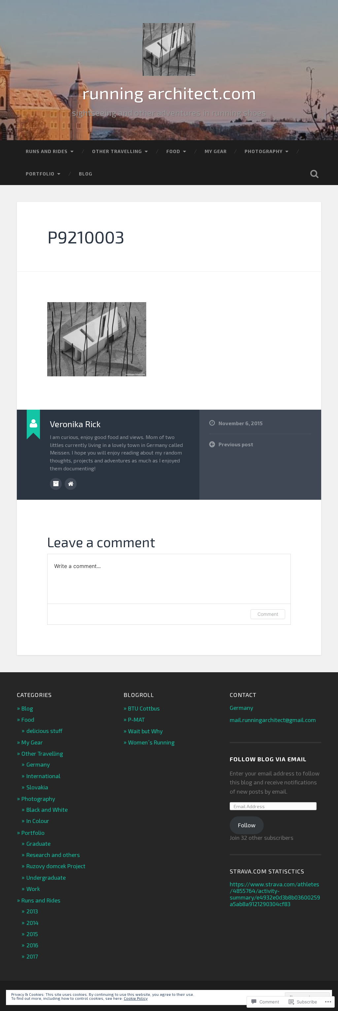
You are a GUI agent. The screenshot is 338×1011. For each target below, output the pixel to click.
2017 (32, 956)
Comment (267, 614)
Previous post (236, 444)
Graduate (38, 843)
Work (33, 888)
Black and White (47, 809)
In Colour (37, 820)
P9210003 (85, 236)
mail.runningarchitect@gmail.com (273, 719)
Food (173, 151)
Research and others (53, 854)
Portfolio (40, 173)
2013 (32, 911)
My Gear (216, 151)
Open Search (314, 174)
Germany (38, 764)
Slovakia (37, 787)
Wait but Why (145, 731)
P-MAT (136, 719)
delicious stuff (44, 730)
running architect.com (169, 92)
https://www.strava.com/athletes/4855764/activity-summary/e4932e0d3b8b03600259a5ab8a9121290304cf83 (275, 894)
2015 (32, 934)
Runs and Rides (47, 151)
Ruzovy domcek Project (55, 866)
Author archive (56, 484)
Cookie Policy (136, 998)
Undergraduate (46, 877)
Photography (264, 151)
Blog (85, 173)
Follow (246, 825)
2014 (32, 922)
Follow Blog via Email (268, 759)
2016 (32, 945)
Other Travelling (117, 151)
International (43, 776)
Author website (71, 484)
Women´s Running (151, 742)
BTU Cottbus (144, 708)
